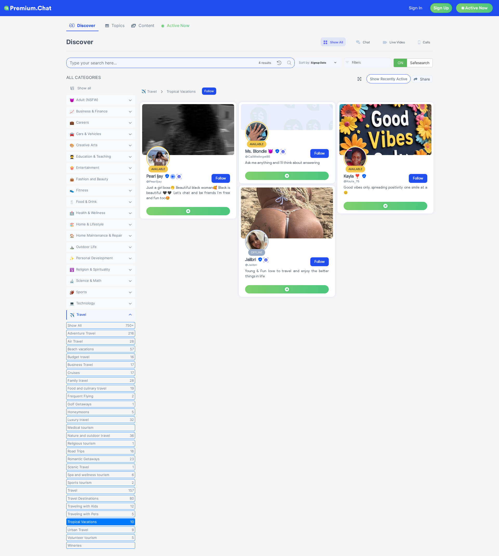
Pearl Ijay (155, 176)
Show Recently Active (388, 79)
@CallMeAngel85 (257, 156)
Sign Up (441, 7)
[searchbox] (375, 62)
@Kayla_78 (351, 181)
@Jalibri (251, 265)
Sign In (415, 7)
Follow (209, 91)
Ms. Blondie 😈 (259, 151)
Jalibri (251, 259)
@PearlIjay (154, 181)
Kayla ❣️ (352, 176)
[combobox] (367, 63)
